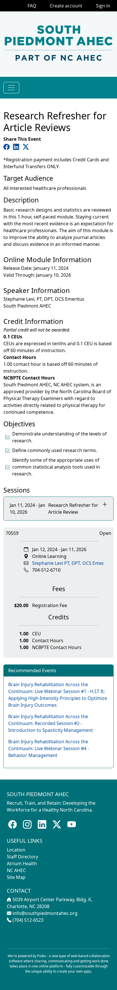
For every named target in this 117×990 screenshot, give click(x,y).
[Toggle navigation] (11, 87)
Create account (66, 6)
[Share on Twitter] (26, 147)
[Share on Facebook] (7, 147)
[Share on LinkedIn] (17, 147)
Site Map (16, 877)
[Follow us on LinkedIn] (42, 824)
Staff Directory (22, 857)
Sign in (103, 6)
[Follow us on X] (56, 824)
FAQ (32, 6)
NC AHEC (16, 870)
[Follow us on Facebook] (12, 824)
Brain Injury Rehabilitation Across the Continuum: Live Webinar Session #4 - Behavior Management (48, 748)
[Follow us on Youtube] (71, 824)
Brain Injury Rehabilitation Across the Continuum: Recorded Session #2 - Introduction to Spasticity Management (50, 723)
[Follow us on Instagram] (27, 824)
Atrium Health (22, 863)
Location (16, 850)
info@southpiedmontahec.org (45, 913)
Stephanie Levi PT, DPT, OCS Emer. (68, 563)
